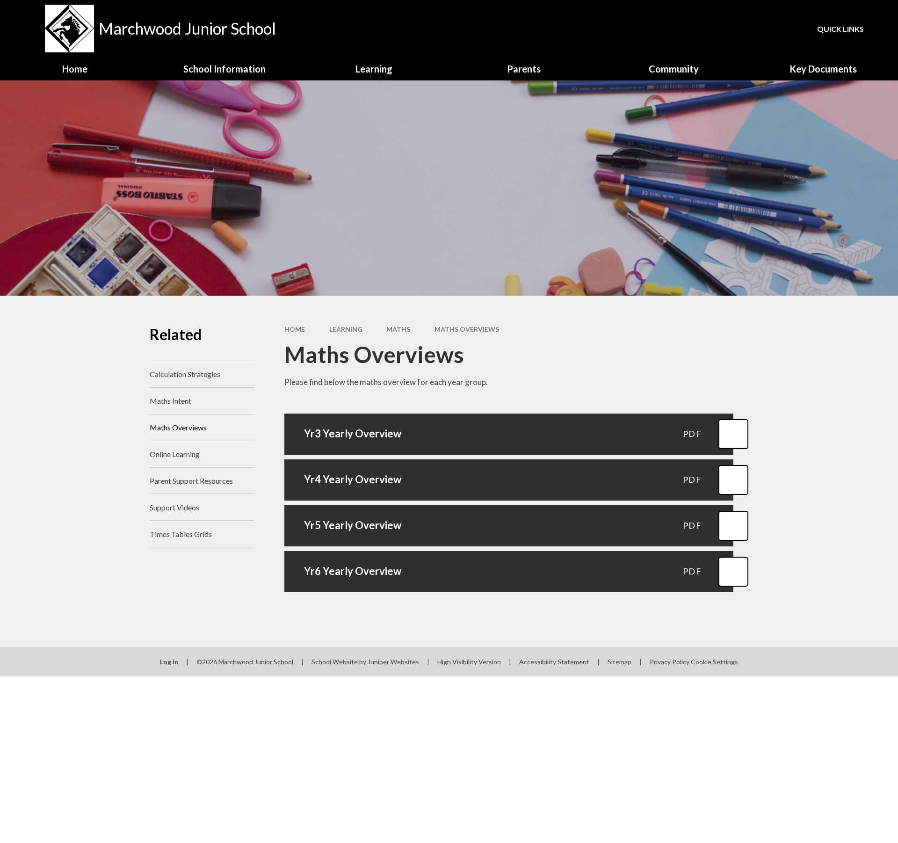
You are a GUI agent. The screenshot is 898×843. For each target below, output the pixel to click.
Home (294, 329)
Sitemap (619, 662)
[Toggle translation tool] (733, 28)
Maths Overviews (467, 329)
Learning (345, 329)
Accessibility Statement (554, 662)
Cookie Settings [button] (714, 662)
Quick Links (840, 28)
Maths (398, 329)
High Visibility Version (469, 662)
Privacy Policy (669, 662)
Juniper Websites (393, 662)
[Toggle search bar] (766, 28)
